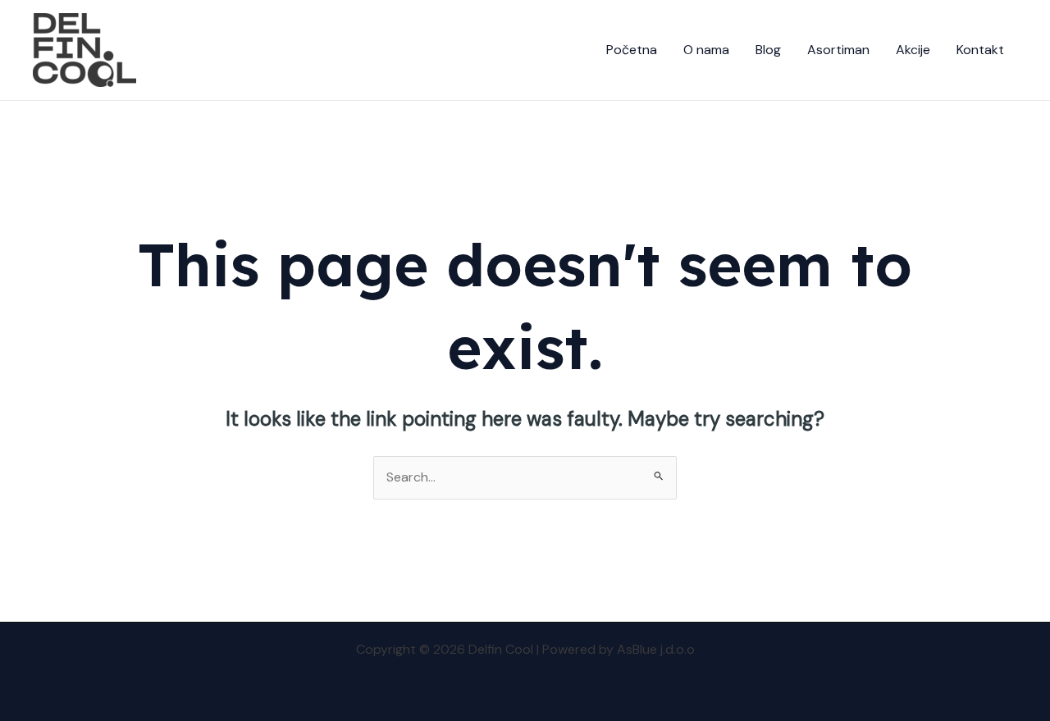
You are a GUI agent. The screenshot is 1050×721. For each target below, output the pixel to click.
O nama (706, 49)
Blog (768, 49)
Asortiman (838, 49)
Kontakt (980, 49)
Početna (631, 49)
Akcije (913, 49)
